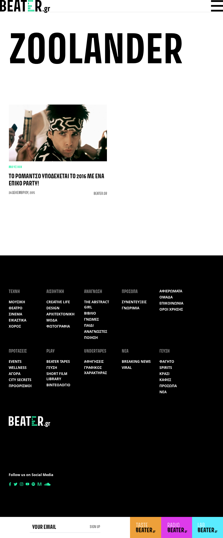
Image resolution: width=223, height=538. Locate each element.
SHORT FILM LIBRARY (56, 376)
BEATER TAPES (58, 361)
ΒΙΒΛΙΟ (90, 313)
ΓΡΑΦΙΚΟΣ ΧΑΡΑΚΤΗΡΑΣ (95, 370)
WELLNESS (18, 367)
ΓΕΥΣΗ (51, 367)
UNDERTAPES (95, 351)
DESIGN (52, 308)
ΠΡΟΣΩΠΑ (130, 291)
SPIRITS (165, 367)
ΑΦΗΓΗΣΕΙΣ (94, 361)
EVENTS (15, 361)
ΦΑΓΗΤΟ (166, 361)
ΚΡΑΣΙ (164, 373)
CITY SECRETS (20, 379)
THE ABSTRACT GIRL (96, 305)
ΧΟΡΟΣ (15, 326)
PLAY (50, 351)
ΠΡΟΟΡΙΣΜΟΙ (20, 385)
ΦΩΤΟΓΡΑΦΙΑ (58, 326)
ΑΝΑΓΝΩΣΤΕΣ (95, 331)
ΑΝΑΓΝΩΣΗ (93, 291)
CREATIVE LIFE (58, 302)
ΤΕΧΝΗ (14, 291)
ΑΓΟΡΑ (14, 373)
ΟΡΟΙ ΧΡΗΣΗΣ (171, 309)
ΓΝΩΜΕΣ (91, 319)
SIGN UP (95, 527)
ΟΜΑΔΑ (166, 297)
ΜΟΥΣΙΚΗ (15, 167)
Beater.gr (100, 194)
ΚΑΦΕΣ (165, 379)
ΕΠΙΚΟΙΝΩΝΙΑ (171, 303)
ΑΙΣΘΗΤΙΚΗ (55, 291)
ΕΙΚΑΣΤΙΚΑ (17, 320)
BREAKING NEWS (136, 361)
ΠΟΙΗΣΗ (91, 337)
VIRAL (127, 367)
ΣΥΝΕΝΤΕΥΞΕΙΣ (134, 302)
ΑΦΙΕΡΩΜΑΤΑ (170, 291)
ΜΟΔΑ (51, 320)
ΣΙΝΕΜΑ (15, 314)
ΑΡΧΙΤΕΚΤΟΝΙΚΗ (60, 314)
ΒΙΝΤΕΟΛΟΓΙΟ (58, 385)
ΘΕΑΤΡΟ (15, 308)
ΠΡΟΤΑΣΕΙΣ (18, 351)
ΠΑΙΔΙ (89, 325)
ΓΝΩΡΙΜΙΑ (130, 308)
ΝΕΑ (125, 351)
